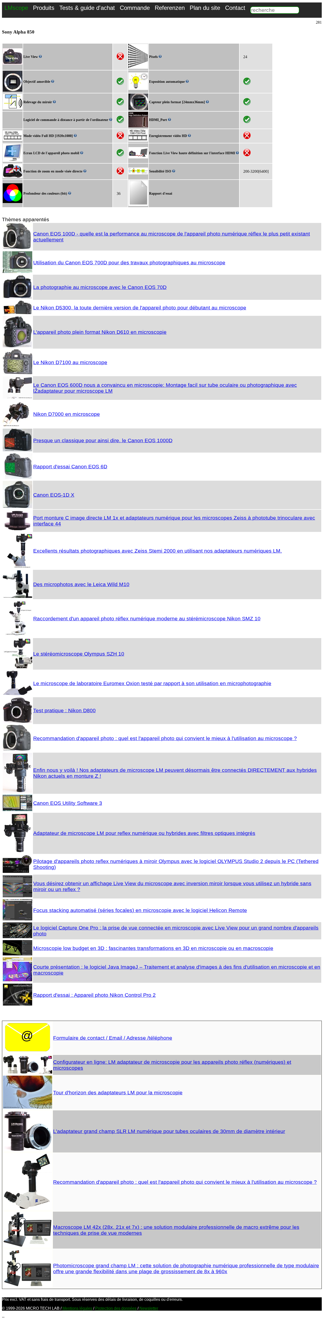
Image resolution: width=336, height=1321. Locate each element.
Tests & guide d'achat (87, 7)
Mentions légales (77, 1308)
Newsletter (148, 1308)
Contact (235, 7)
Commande (135, 7)
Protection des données (116, 1308)
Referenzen (170, 7)
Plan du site (205, 7)
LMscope (16, 7)
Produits (43, 7)
